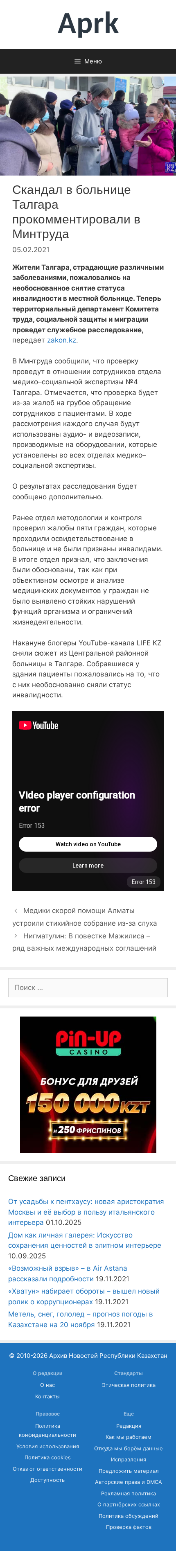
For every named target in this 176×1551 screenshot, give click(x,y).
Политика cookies (48, 1457)
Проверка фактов (128, 1527)
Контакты (47, 1396)
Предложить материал (129, 1471)
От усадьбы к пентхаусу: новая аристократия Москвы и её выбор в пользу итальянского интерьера (86, 1211)
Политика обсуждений (128, 1516)
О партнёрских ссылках (128, 1504)
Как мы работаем (128, 1437)
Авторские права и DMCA (128, 1482)
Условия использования (47, 1446)
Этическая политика (129, 1385)
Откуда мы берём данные (128, 1448)
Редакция (128, 1426)
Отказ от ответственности (47, 1469)
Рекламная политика (128, 1493)
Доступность (47, 1480)
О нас (47, 1385)
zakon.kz (61, 340)
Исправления (128, 1459)
